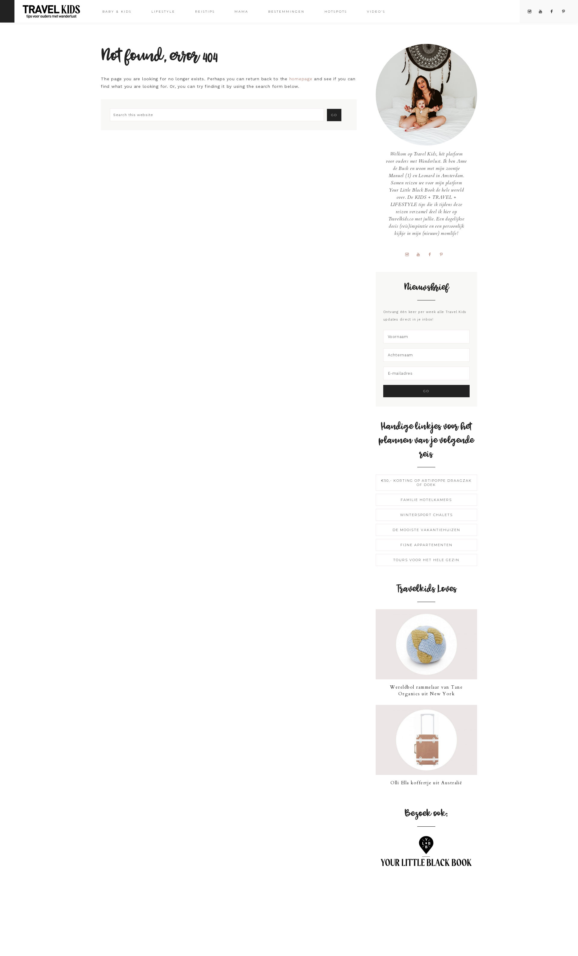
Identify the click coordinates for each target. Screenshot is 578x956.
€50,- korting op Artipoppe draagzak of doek (426, 482)
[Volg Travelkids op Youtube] (420, 254)
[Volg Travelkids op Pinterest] (443, 254)
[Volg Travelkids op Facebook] (432, 254)
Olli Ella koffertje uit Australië (426, 783)
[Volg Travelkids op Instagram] (409, 254)
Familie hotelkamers (426, 500)
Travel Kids (56, 11)
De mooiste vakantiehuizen (426, 530)
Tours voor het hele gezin (426, 560)
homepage (300, 78)
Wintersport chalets (426, 515)
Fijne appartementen (426, 545)
